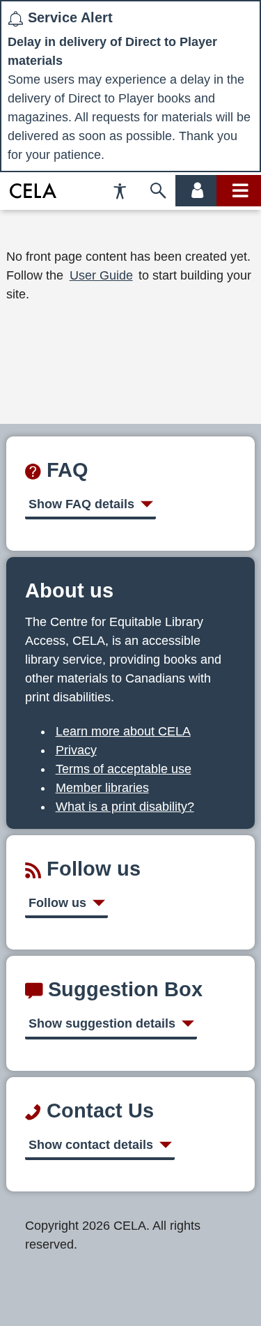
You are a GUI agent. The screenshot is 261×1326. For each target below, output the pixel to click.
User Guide (101, 275)
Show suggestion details (102, 1023)
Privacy (76, 750)
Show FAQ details (81, 504)
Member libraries (102, 788)
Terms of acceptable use (123, 769)
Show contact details (91, 1145)
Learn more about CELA (123, 731)
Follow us (57, 903)
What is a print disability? (125, 807)
